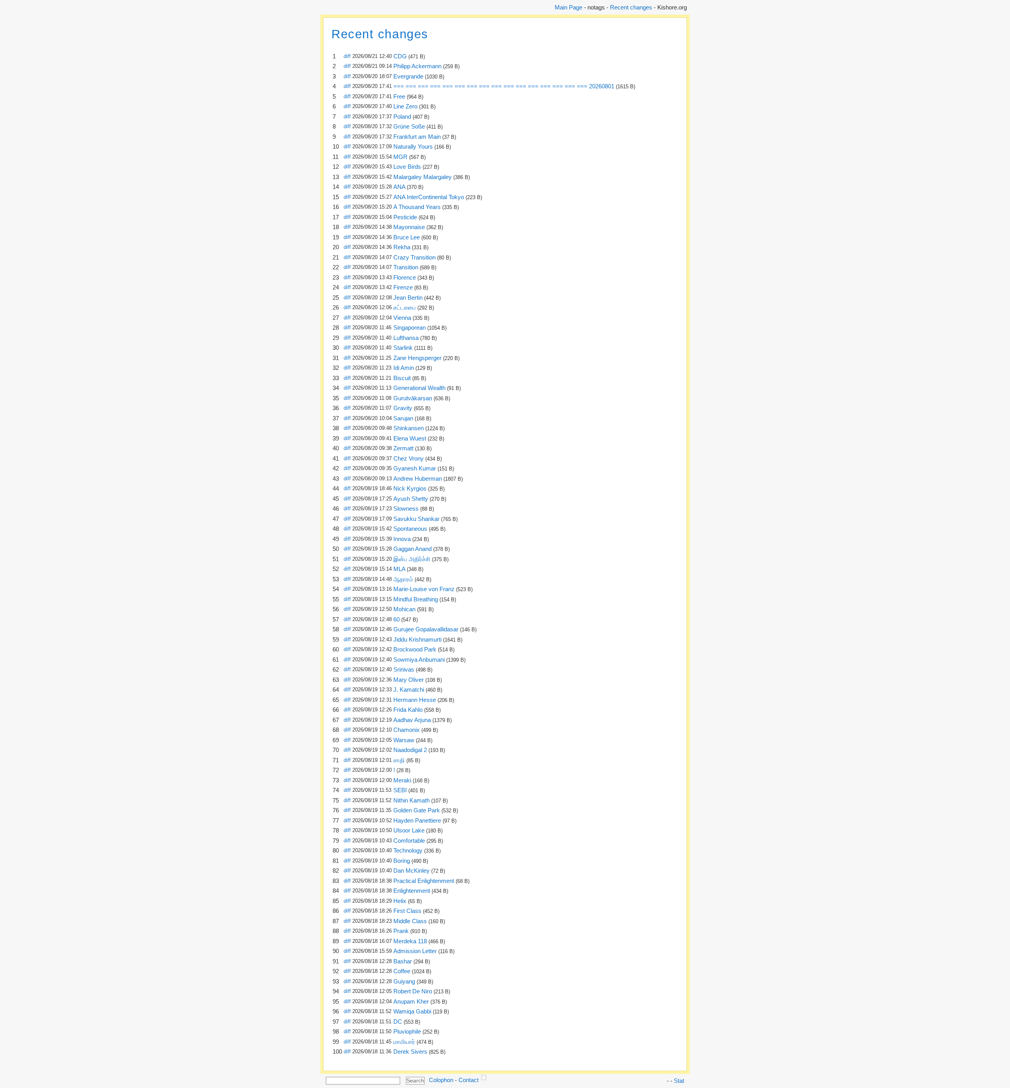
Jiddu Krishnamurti (417, 639)
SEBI (400, 790)
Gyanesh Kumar (414, 468)
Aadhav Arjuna (412, 720)
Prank (401, 931)
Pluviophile (407, 1031)
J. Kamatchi (408, 689)
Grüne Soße (409, 126)
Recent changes (631, 7)
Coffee (401, 971)
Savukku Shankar (416, 518)
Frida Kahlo (408, 709)
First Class (407, 910)
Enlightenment (411, 890)
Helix (399, 901)
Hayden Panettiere (417, 820)
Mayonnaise (409, 227)
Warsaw (403, 740)
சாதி (399, 760)
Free (399, 96)
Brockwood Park (414, 649)
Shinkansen (408, 428)
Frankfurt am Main (417, 136)
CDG (400, 56)
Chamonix (406, 729)
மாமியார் (404, 1041)
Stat (679, 1080)
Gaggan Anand (412, 548)
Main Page (568, 7)
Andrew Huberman (417, 478)
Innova (402, 539)
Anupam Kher (411, 1001)
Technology (408, 850)
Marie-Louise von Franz (423, 589)
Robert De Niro (412, 991)
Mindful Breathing (415, 599)
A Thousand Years (417, 206)
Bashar (402, 961)
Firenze (403, 287)
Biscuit (402, 378)
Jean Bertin (408, 297)
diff (347, 56)
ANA (399, 186)
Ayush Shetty (410, 498)
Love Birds (407, 166)
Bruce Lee (406, 237)
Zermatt (403, 448)
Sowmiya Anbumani (419, 659)
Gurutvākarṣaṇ (412, 398)
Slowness (406, 508)
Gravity (402, 408)
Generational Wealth (419, 387)
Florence (404, 277)
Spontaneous (410, 528)
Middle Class (410, 921)
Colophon (441, 1080)
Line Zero (405, 106)
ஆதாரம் (403, 579)
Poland (402, 116)
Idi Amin (403, 367)
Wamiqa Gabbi (412, 1011)
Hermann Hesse (414, 699)
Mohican (404, 609)
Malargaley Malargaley (422, 177)
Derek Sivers (410, 1051)
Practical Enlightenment (423, 880)
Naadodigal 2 (410, 749)
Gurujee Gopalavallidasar (425, 629)
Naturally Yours (413, 146)
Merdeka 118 (410, 941)
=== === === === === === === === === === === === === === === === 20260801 (503, 86)
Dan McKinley (411, 870)
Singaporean (409, 327)
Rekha (401, 247)
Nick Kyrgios (409, 488)
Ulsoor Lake (409, 830)
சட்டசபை (404, 307)
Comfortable (409, 840)
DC (397, 1021)
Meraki (402, 780)
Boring (401, 860)
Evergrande (408, 76)
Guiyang (404, 981)
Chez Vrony (408, 458)
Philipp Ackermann (417, 66)
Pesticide (405, 217)
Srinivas (403, 669)
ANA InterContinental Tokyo (428, 197)
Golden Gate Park (416, 810)
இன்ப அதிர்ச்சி (411, 559)
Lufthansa (406, 337)
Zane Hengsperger (417, 358)
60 (396, 619)
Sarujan (403, 418)
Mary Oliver (408, 679)
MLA (399, 568)
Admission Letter (415, 951)
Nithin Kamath (411, 800)
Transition (405, 267)
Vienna (402, 317)
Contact (468, 1080)
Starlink (403, 347)
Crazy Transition (414, 257)
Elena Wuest (409, 438)
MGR (400, 156)
